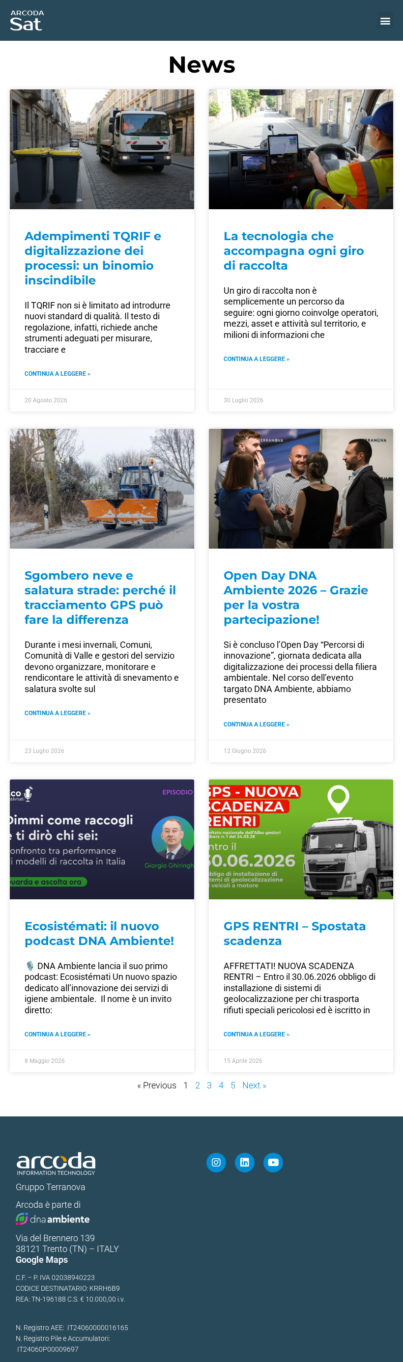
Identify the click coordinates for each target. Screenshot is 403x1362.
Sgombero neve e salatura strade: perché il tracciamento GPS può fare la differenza (100, 597)
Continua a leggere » (57, 373)
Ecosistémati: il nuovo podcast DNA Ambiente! (99, 933)
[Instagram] (216, 1162)
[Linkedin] (245, 1162)
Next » (254, 1085)
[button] (385, 20)
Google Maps (42, 1259)
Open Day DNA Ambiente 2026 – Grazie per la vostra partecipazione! (296, 597)
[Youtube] (273, 1162)
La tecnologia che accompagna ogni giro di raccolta (294, 251)
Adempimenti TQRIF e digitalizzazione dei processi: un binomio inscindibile (93, 258)
